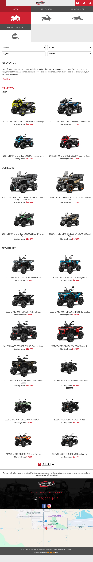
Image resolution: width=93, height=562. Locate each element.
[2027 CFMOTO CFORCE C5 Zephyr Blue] (70, 263)
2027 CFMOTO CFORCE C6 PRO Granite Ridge (23, 346)
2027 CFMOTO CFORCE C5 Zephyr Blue (70, 277)
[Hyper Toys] (40, 3)
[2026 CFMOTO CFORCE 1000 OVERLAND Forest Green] (23, 219)
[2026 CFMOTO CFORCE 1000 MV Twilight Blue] (23, 141)
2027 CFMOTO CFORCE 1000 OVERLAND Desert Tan (70, 198)
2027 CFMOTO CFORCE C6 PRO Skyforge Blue (70, 312)
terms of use (67, 549)
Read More (6, 79)
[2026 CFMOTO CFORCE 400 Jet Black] (70, 405)
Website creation (39, 552)
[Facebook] (44, 506)
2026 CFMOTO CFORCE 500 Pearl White (69, 454)
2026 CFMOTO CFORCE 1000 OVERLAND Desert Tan (70, 235)
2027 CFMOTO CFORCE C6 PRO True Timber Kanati (23, 381)
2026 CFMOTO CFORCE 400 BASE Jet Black (69, 380)
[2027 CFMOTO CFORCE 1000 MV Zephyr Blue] (70, 107)
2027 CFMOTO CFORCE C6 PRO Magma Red (70, 346)
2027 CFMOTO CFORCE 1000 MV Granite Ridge (23, 121)
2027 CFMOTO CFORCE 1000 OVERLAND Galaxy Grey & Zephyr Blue (23, 198)
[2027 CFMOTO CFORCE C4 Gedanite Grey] (23, 263)
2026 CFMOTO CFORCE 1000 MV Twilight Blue (23, 156)
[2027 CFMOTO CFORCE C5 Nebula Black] (23, 297)
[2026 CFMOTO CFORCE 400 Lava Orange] (23, 439)
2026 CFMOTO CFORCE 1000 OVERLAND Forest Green (23, 235)
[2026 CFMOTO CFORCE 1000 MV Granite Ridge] (70, 141)
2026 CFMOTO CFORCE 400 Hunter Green (23, 420)
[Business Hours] (78, 3)
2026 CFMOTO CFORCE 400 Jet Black (70, 420)
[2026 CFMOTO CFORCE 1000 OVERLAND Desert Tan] (70, 219)
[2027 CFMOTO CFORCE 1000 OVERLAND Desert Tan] (70, 182)
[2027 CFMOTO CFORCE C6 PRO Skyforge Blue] (70, 297)
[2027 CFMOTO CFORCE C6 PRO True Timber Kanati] (23, 366)
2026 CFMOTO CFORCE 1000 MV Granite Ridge (69, 156)
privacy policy (56, 549)
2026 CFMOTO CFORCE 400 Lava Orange (23, 454)
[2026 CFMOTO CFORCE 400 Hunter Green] (23, 405)
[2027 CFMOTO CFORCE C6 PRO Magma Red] (70, 331)
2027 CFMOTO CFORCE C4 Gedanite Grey (23, 277)
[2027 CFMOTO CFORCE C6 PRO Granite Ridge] (23, 331)
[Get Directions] (84, 3)
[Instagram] (49, 506)
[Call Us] (90, 3)
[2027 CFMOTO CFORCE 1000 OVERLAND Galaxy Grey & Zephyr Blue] (23, 182)
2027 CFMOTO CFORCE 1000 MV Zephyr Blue (70, 121)
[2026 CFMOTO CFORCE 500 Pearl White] (70, 439)
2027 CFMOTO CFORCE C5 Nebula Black (23, 312)
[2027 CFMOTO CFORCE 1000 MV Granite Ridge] (23, 107)
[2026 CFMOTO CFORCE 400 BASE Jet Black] (70, 366)
